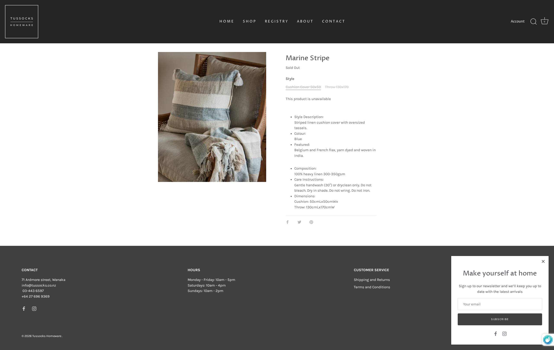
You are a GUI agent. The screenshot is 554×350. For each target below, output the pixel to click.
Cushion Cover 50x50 (303, 87)
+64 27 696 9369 (36, 296)
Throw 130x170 (337, 87)
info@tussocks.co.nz (39, 285)
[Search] (533, 21)
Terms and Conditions (372, 287)
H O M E (226, 21)
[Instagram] (504, 333)
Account (518, 21)
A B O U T (305, 21)
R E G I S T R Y (276, 21)
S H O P (249, 21)
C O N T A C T (333, 21)
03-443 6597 (33, 290)
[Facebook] (495, 333)
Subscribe (500, 319)
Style (290, 78)
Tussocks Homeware (47, 336)
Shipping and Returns (372, 279)
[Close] (543, 261)
